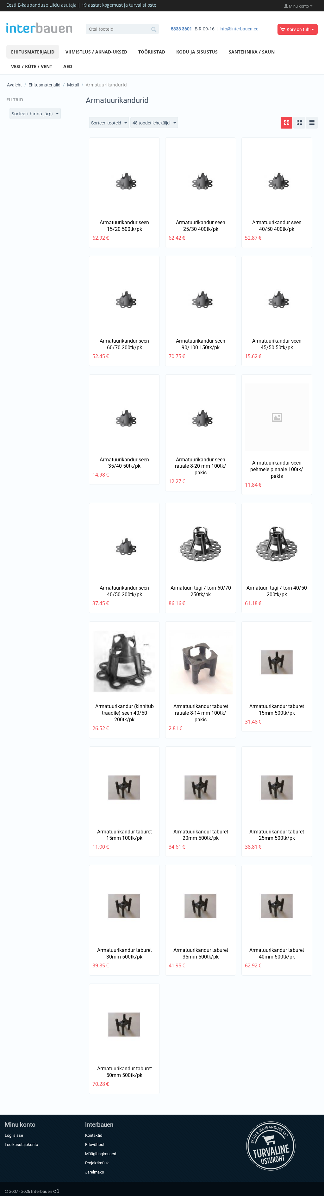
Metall (73, 84)
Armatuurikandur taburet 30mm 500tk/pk (124, 953)
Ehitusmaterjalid (32, 52)
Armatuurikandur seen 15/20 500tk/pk (124, 225)
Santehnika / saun (252, 52)
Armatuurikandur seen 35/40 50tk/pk (124, 463)
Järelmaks (94, 1172)
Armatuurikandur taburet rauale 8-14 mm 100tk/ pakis (200, 713)
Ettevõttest (94, 1144)
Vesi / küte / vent (31, 66)
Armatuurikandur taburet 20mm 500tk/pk (200, 835)
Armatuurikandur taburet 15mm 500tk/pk (276, 709)
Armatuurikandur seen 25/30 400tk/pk (200, 225)
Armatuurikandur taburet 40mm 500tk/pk (276, 953)
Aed (67, 66)
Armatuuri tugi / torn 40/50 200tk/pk (276, 591)
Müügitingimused (100, 1153)
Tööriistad (151, 52)
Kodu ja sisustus (197, 52)
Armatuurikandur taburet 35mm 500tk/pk (200, 953)
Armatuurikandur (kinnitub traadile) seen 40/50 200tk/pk (124, 713)
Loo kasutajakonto (21, 1144)
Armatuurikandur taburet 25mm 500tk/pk (276, 835)
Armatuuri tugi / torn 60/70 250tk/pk (201, 591)
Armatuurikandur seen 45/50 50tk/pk (277, 344)
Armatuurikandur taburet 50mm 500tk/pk (124, 1072)
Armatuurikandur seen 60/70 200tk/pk (124, 344)
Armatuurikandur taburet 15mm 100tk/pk (124, 835)
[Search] (154, 29)
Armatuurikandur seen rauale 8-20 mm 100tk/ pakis (200, 466)
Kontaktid (93, 1135)
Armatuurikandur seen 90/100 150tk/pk (200, 344)
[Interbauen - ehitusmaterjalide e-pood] (39, 27)
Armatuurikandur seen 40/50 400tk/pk (277, 225)
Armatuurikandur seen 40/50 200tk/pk (124, 591)
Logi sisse (14, 1135)
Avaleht (14, 84)
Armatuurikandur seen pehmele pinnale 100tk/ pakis (276, 469)
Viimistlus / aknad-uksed (96, 52)
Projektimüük (97, 1163)
